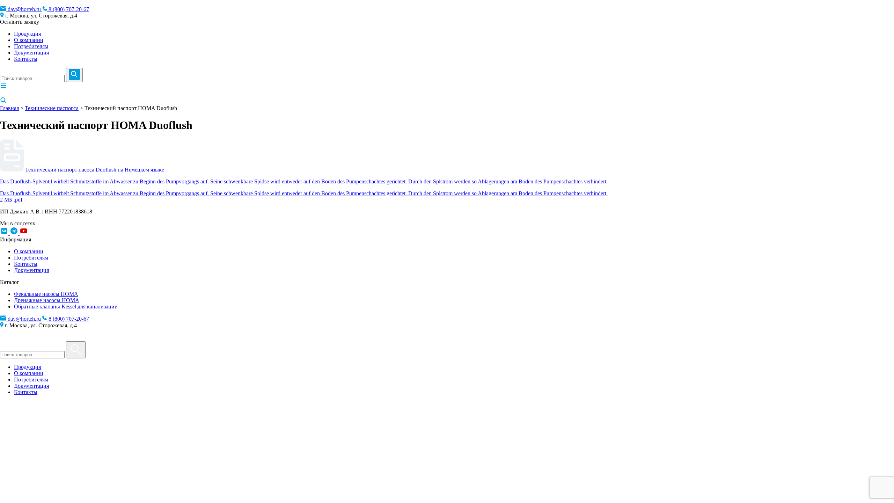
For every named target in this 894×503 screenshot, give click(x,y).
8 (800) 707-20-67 (68, 9)
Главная (9, 108)
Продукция (27, 34)
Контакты (25, 59)
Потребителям (31, 46)
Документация (31, 53)
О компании (28, 40)
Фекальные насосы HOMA (46, 294)
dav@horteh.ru (24, 9)
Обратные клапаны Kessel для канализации (66, 306)
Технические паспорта (52, 108)
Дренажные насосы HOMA (46, 300)
